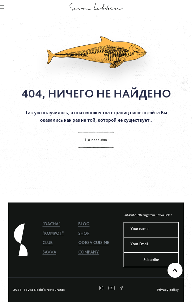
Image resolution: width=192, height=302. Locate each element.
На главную (96, 140)
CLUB (47, 242)
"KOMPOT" (53, 233)
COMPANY (88, 251)
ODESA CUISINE (93, 242)
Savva (49, 251)
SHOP (84, 233)
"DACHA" (51, 223)
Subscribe (151, 259)
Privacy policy (168, 290)
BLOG (84, 223)
